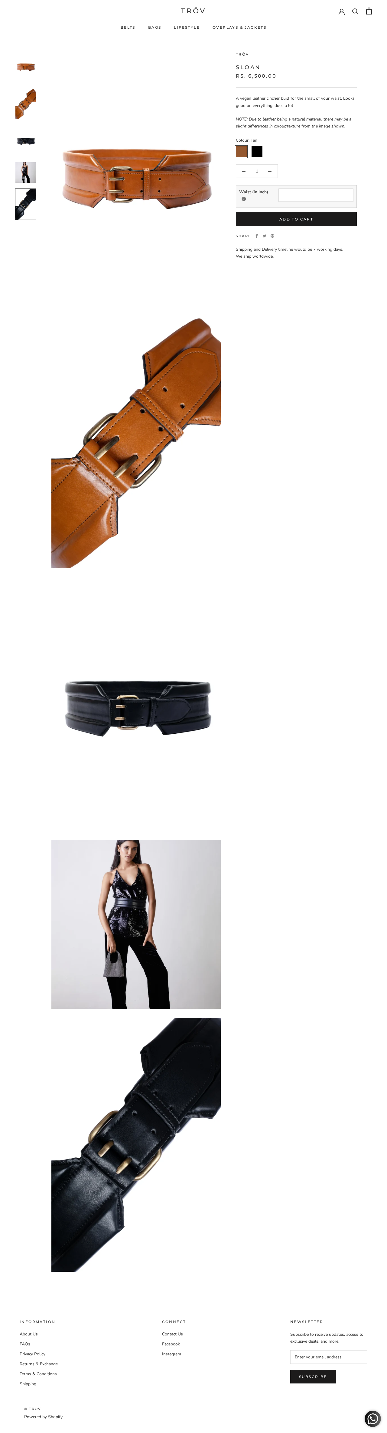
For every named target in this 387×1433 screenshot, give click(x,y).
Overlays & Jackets (239, 27)
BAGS (154, 27)
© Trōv (32, 1409)
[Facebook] (257, 236)
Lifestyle (187, 27)
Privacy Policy (32, 1354)
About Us (29, 1334)
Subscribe (313, 1376)
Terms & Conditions (38, 1374)
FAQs (25, 1344)
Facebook (171, 1344)
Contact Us (172, 1334)
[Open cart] (369, 11)
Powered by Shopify (43, 1417)
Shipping (28, 1384)
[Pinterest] (272, 236)
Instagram (171, 1354)
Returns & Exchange (39, 1364)
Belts (128, 27)
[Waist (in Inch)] (244, 199)
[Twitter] (264, 236)
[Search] (355, 11)
